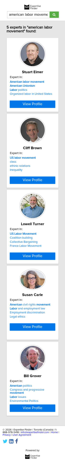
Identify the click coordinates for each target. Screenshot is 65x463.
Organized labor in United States (31, 94)
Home (54, 432)
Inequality (16, 169)
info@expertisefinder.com (35, 432)
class (13, 161)
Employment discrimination (27, 312)
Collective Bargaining (24, 242)
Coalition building (21, 237)
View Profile (32, 104)
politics (18, 90)
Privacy (7, 435)
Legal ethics (17, 316)
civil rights (30, 304)
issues (18, 397)
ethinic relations (20, 166)
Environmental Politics (24, 401)
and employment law (27, 308)
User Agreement (21, 435)
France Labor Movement (25, 245)
